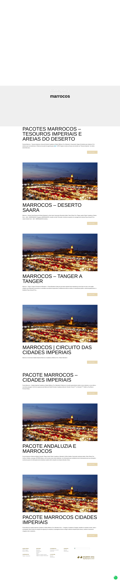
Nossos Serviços (25, 551)
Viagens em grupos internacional (42, 555)
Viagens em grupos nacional (41, 554)
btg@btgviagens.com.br (88, 558)
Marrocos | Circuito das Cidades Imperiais (57, 350)
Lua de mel (52, 551)
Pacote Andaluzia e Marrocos (49, 448)
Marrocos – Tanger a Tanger (52, 278)
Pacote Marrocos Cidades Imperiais (59, 519)
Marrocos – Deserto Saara (52, 207)
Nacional (51, 555)
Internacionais (38, 551)
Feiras (37, 553)
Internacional (52, 557)
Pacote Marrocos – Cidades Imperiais (50, 377)
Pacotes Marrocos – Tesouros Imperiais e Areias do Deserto (52, 134)
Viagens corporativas (26, 555)
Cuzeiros (37, 552)
